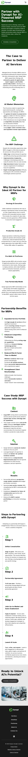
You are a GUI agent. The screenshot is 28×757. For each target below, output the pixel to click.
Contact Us (14, 731)
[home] (6, 2)
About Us (14, 727)
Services (14, 716)
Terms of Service (14, 752)
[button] (25, 2)
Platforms (14, 723)
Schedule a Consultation (9, 42)
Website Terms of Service (14, 749)
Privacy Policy (14, 746)
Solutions (14, 719)
